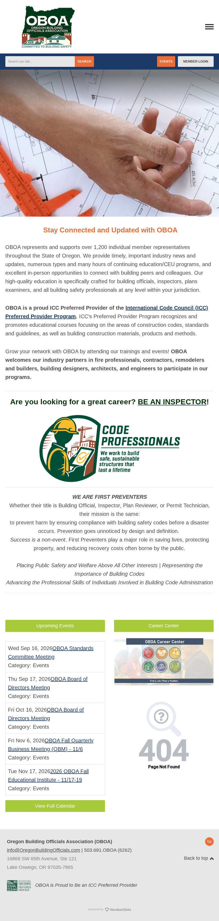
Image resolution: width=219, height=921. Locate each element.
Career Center (163, 625)
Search (84, 61)
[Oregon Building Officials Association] (40, 46)
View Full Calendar (55, 806)
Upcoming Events (55, 625)
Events (166, 61)
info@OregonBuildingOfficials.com (43, 850)
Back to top (196, 858)
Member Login (195, 61)
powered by (96, 909)
